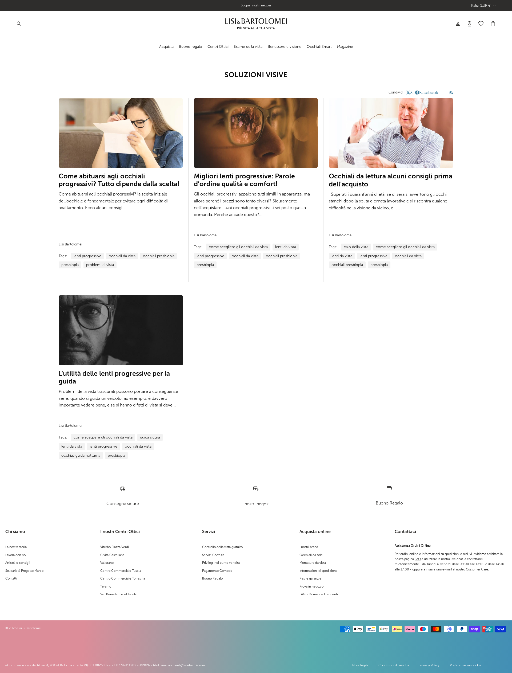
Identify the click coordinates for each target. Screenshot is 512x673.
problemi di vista (100, 265)
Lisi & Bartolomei (29, 628)
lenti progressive (87, 256)
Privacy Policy (429, 665)
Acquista (166, 47)
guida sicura (150, 437)
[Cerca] (18, 24)
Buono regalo (190, 47)
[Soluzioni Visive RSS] (451, 93)
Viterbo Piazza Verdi (114, 547)
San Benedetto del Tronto (118, 594)
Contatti (11, 578)
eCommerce (14, 665)
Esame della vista (248, 47)
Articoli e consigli (17, 563)
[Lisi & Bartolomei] (256, 24)
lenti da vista (285, 247)
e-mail (447, 569)
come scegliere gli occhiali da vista (238, 247)
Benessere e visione (284, 47)
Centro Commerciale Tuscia (120, 571)
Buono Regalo (212, 578)
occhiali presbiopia (158, 256)
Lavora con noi (15, 555)
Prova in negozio (311, 586)
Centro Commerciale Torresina (122, 578)
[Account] (457, 24)
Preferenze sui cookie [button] (465, 665)
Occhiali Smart (319, 47)
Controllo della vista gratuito (222, 547)
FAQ (418, 559)
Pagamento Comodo (217, 571)
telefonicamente (407, 564)
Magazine (345, 47)
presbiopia (70, 265)
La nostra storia (16, 547)
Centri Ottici (218, 47)
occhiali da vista (122, 256)
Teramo (105, 586)
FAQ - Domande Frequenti (318, 594)
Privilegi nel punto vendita (221, 563)
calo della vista (356, 247)
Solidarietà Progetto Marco (24, 571)
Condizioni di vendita (393, 665)
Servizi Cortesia (213, 555)
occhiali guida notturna (80, 455)
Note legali (360, 665)
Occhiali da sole (311, 555)
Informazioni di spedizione (318, 571)
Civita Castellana (112, 555)
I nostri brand (308, 547)
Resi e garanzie (310, 578)
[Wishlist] (469, 24)
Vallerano (107, 563)
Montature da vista (312, 563)
